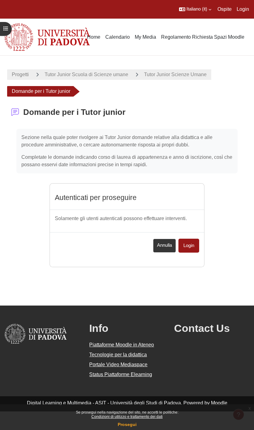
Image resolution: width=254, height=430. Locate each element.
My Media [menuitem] (145, 37)
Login (243, 9)
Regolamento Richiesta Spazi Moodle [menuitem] (202, 37)
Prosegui (127, 424)
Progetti (20, 74)
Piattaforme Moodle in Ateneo (121, 344)
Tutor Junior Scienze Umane (175, 74)
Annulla (164, 245)
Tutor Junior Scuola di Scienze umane (86, 74)
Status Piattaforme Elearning (120, 374)
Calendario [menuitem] (117, 37)
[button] (195, 9)
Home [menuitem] (93, 37)
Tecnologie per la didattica (118, 354)
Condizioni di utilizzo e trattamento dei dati (127, 417)
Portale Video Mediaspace (118, 364)
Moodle (219, 403)
